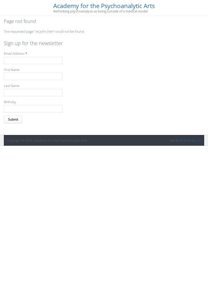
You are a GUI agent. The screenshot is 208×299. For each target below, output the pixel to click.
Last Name (11, 85)
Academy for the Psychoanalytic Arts (104, 6)
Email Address (15, 53)
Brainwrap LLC (191, 140)
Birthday (10, 102)
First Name (12, 69)
